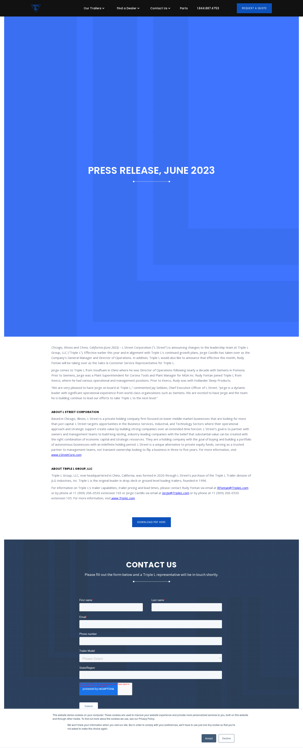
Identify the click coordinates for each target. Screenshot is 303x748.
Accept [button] (209, 738)
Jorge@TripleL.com (175, 493)
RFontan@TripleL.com (232, 488)
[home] (36, 8)
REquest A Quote (254, 8)
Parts (184, 8)
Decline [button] (226, 738)
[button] (93, 8)
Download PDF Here (151, 522)
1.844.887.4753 (208, 8)
